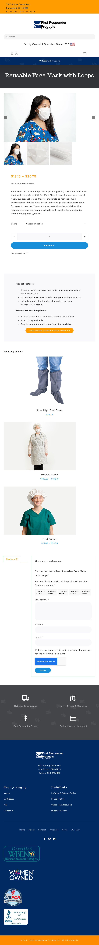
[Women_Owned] (22, 865)
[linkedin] (54, 838)
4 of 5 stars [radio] (74, 592)
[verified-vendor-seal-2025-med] (13, 889)
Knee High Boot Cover (49, 410)
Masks (22, 254)
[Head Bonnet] (40, 488)
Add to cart (49, 245)
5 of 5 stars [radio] (85, 592)
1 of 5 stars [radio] (39, 592)
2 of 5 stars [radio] (51, 592)
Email (39, 637)
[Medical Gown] (40, 424)
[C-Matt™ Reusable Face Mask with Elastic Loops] (49, 117)
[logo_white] (49, 752)
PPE (27, 254)
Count (14, 224)
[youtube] (49, 838)
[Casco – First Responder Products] (49, 18)
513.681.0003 (12, 11)
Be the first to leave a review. (22, 183)
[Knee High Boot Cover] (49, 356)
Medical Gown (49, 474)
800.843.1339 (28, 11)
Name (39, 624)
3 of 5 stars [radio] (62, 592)
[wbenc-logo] (22, 847)
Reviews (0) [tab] (12, 559)
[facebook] (45, 838)
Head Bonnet (49, 539)
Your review (42, 600)
